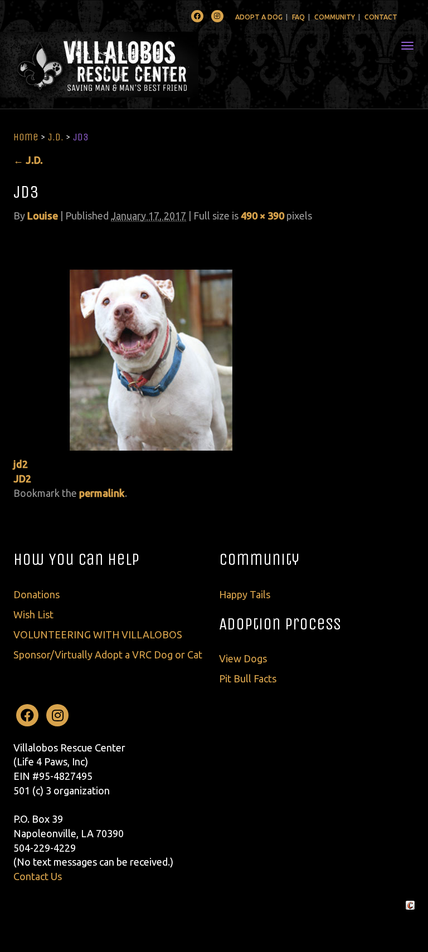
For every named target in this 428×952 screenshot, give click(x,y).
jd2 (20, 464)
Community (334, 17)
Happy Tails (244, 594)
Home (25, 137)
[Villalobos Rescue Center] (132, 64)
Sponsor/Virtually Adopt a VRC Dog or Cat (107, 654)
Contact (380, 17)
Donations (36, 594)
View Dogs (243, 658)
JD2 (22, 478)
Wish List (33, 614)
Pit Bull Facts (247, 678)
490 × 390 (262, 215)
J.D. (56, 137)
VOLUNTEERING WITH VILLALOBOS (97, 634)
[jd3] (149, 340)
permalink (102, 493)
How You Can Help (76, 559)
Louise (42, 215)
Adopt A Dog (259, 17)
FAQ (298, 17)
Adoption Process (280, 624)
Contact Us (37, 876)
